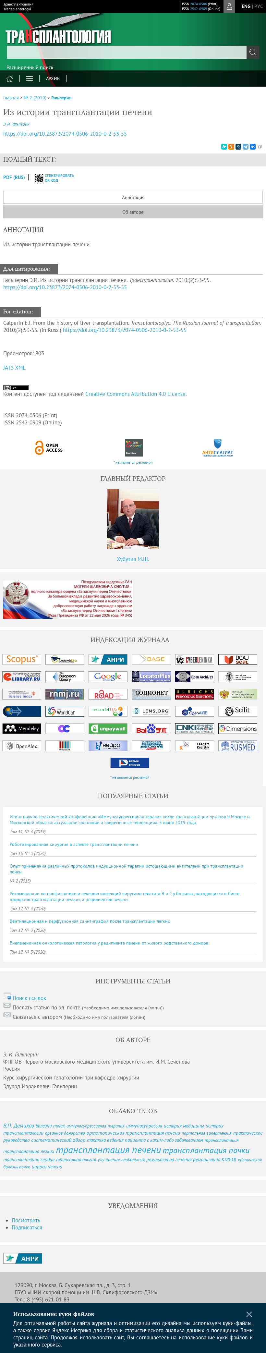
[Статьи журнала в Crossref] (133, 448)
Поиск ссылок (29, 998)
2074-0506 (198, 4)
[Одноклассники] (231, 147)
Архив (53, 78)
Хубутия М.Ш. (133, 559)
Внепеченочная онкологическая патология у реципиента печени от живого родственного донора (109, 943)
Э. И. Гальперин (16, 124)
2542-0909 (198, 8)
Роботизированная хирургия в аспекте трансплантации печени (74, 844)
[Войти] (229, 6)
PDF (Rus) (14, 177)
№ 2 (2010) (35, 98)
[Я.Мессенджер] (224, 147)
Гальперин (61, 98)
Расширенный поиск (30, 67)
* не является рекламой (133, 462)
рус (258, 6)
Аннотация (133, 197)
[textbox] (133, 52)
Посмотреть (26, 1220)
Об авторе (133, 212)
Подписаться (27, 1227)
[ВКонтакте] (253, 147)
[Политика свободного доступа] (49, 448)
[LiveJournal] (238, 147)
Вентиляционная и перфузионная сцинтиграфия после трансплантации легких (90, 921)
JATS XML (14, 367)
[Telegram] (245, 147)
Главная (11, 98)
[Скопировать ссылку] (260, 147)
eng (246, 6)
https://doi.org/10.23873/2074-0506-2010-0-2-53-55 (65, 133)
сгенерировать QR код (55, 178)
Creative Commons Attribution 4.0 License (135, 393)
